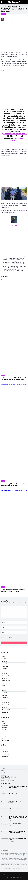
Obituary (4, 736)
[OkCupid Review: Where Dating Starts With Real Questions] (4, 785)
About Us (3, 768)
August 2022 (5, 712)
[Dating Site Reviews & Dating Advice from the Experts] (14, 2)
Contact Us (3, 775)
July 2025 (4, 656)
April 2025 (4, 661)
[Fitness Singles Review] (4, 793)
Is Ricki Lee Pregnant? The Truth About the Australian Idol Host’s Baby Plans (13, 379)
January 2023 (5, 700)
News (3, 13)
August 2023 (5, 683)
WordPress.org (5, 756)
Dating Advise (5, 725)
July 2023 (4, 685)
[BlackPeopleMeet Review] (4, 824)
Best (3, 721)
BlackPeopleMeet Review (14, 823)
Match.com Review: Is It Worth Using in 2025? (17, 839)
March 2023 (4, 695)
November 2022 (5, 705)
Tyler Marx (9, 19)
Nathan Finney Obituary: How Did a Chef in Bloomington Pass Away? (13, 484)
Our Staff (3, 773)
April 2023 (4, 692)
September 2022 (6, 709)
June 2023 (4, 688)
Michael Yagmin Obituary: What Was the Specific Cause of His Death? (13, 590)
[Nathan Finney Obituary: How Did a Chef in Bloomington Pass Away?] (14, 433)
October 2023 (5, 678)
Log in (3, 749)
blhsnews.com (22, 210)
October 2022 (5, 707)
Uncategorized (5, 740)
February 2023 (5, 697)
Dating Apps (5, 727)
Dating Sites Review (6, 729)
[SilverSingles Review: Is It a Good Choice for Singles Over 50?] (4, 830)
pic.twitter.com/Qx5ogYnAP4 (14, 134)
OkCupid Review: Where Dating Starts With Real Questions (17, 787)
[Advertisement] (14, 36)
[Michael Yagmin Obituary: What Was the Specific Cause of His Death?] (14, 539)
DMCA (2, 770)
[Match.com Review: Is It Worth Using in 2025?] (4, 838)
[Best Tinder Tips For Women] (4, 808)
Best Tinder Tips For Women (15, 808)
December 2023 (5, 673)
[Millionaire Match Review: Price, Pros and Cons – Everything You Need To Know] (4, 815)
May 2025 (4, 659)
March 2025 (4, 663)
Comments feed (5, 754)
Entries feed (5, 751)
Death (3, 732)
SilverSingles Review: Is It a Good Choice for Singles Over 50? (16, 832)
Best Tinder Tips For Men (14, 801)
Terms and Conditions (17, 877)
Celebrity (4, 723)
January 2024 (5, 671)
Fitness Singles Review (14, 793)
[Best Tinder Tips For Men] (4, 800)
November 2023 (5, 676)
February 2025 (5, 666)
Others (3, 738)
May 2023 (4, 690)
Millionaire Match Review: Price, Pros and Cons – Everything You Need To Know (17, 817)
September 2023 (6, 680)
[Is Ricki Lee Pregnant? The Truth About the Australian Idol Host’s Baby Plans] (14, 327)
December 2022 (5, 702)
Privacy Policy (9, 877)
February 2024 (5, 668)
